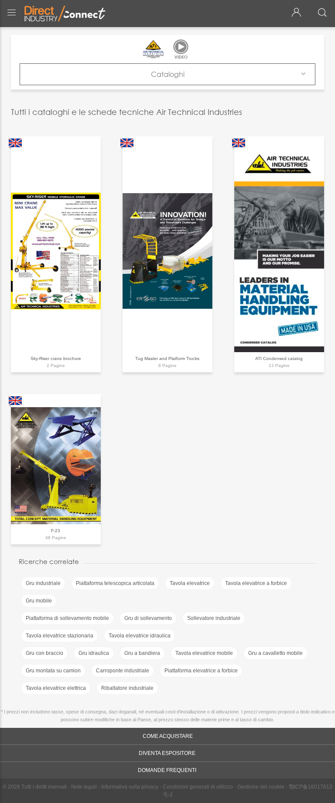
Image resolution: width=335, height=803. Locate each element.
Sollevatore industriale (213, 618)
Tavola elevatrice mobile (204, 653)
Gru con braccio (44, 653)
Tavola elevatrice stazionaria (59, 636)
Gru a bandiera (142, 653)
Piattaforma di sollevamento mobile (67, 618)
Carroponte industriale (122, 671)
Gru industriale (43, 583)
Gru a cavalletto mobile (275, 653)
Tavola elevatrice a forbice (256, 583)
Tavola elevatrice (190, 583)
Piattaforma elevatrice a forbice (201, 671)
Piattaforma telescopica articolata (115, 583)
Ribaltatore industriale (127, 688)
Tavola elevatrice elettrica (56, 688)
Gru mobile (39, 601)
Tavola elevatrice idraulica (140, 636)
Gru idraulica (94, 653)
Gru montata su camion (53, 671)
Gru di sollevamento (148, 618)
